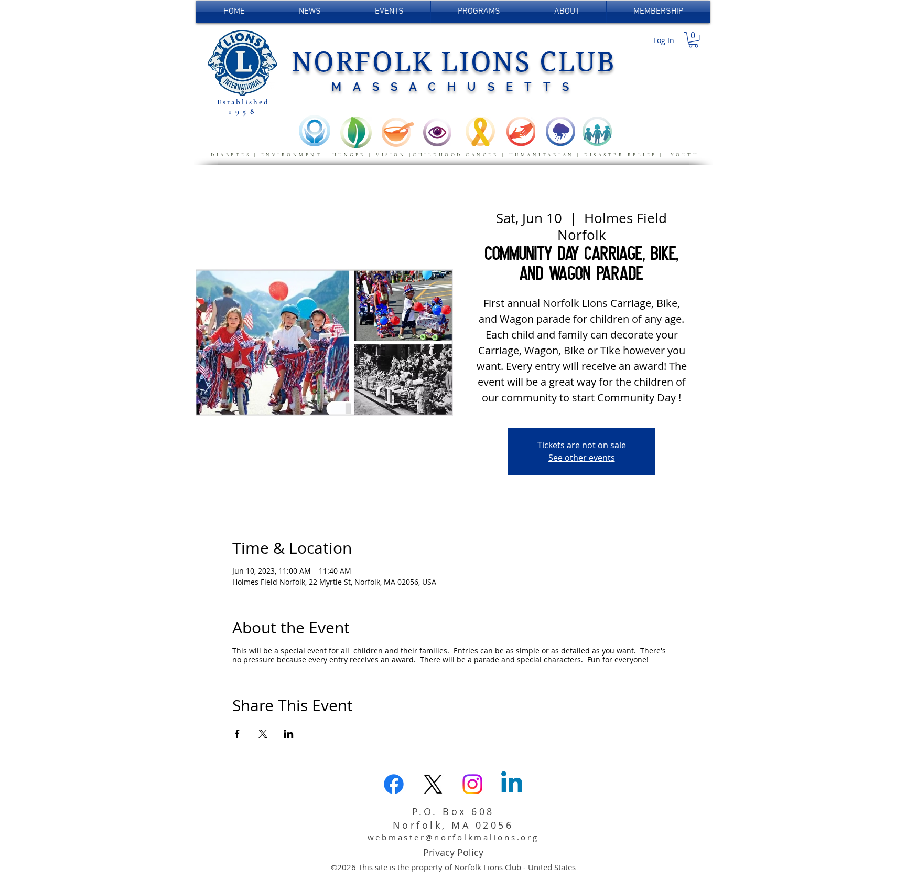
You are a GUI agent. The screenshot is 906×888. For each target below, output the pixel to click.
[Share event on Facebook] (237, 734)
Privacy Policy (453, 852)
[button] (693, 39)
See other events (581, 457)
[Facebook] (394, 784)
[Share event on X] (263, 734)
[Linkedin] (512, 784)
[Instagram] (472, 784)
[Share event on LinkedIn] (289, 734)
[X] (433, 784)
